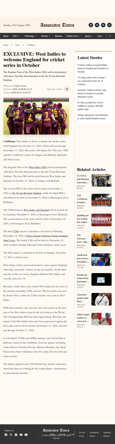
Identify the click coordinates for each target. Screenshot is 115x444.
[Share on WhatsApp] (109, 25)
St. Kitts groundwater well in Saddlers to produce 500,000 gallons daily (90, 106)
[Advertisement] (57, 8)
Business (58, 35)
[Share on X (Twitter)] (97, 25)
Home (5, 35)
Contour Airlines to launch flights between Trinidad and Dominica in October (93, 68)
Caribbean (31, 45)
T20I (15, 231)
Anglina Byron (20, 85)
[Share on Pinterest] (103, 25)
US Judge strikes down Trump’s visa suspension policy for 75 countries (92, 81)
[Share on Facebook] (91, 25)
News (17, 45)
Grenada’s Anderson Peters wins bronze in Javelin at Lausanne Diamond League (92, 93)
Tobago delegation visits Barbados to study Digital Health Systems (93, 116)
